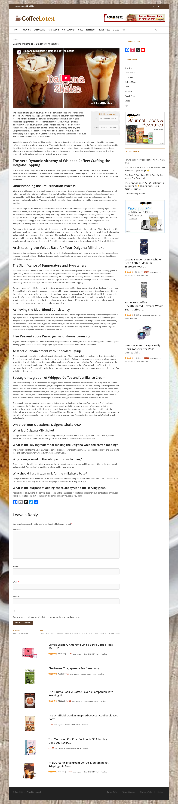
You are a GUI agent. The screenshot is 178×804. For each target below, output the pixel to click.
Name (16, 567)
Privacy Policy (112, 792)
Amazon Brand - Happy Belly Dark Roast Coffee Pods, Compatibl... (142, 349)
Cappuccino (39, 30)
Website (16, 597)
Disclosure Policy (146, 792)
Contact (160, 792)
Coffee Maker (68, 30)
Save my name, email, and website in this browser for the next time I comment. (46, 617)
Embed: (96, 127)
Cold (80, 30)
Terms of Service (128, 792)
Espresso (90, 30)
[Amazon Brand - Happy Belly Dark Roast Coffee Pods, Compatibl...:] (144, 333)
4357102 (61, 772)
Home (16, 30)
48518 (60, 674)
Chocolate (53, 30)
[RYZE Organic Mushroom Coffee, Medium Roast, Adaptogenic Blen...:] (30, 771)
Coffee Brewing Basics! (135, 194)
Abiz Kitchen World (107, 114)
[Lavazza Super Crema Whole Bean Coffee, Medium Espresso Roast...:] (144, 247)
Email (16, 582)
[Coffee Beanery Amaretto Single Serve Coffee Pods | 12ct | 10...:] (30, 653)
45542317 (138, 272)
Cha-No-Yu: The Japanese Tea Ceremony (73, 668)
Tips (123, 30)
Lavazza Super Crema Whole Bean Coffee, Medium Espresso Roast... (143, 263)
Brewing (27, 30)
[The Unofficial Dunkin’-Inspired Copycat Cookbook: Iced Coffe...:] (30, 724)
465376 (61, 701)
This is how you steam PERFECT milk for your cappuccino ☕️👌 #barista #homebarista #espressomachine (144, 186)
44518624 (138, 358)
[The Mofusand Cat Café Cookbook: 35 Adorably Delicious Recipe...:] (30, 747)
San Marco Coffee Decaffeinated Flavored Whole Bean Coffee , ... (144, 306)
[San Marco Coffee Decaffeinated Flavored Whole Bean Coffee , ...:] (144, 290)
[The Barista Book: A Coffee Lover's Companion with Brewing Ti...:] (30, 700)
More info (104, 654)
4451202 (61, 654)
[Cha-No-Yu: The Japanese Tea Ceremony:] (30, 677)
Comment (17, 529)
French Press (104, 30)
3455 (136, 315)
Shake (116, 30)
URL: (97, 118)
